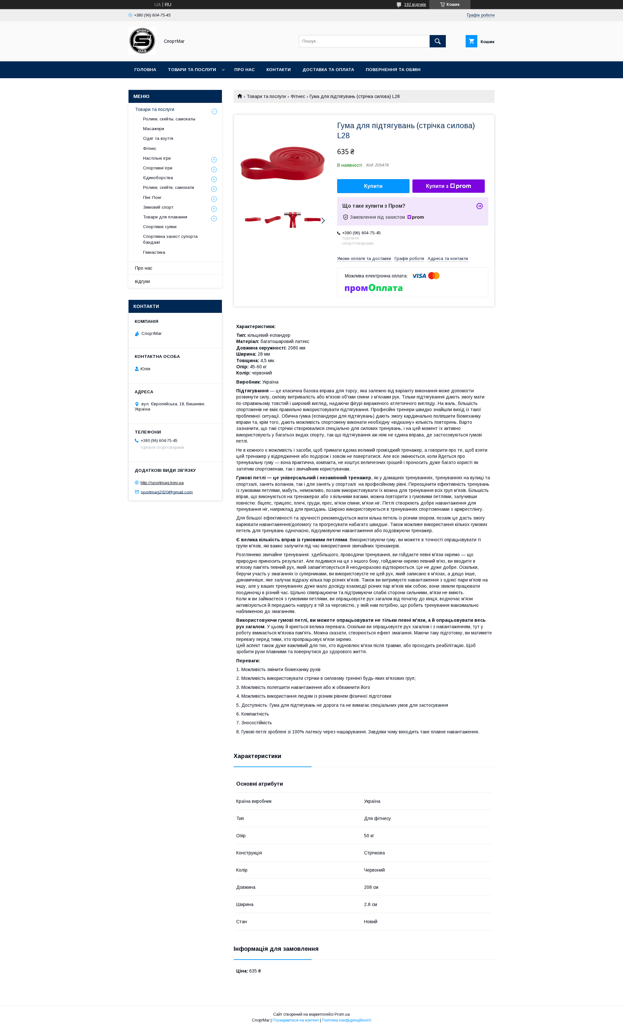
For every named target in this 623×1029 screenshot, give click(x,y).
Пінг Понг (152, 197)
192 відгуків (415, 4)
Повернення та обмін (393, 69)
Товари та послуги (192, 69)
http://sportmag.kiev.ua (162, 482)
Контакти (278, 69)
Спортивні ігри (157, 167)
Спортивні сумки (160, 226)
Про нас (244, 69)
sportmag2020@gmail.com (167, 491)
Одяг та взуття (158, 138)
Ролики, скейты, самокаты (169, 118)
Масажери (153, 128)
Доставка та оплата (328, 69)
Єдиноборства (158, 177)
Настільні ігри (157, 158)
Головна (145, 69)
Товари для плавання (165, 216)
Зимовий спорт (158, 207)
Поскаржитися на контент (296, 1020)
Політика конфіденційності (346, 1020)
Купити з (437, 186)
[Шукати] (438, 41)
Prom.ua (342, 1014)
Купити (373, 186)
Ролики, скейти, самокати (168, 187)
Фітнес (298, 96)
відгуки (142, 281)
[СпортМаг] (142, 52)
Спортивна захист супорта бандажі (170, 239)
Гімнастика (154, 252)
